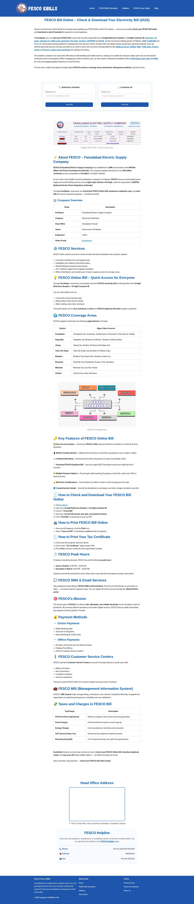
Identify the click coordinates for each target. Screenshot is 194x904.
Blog (156, 8)
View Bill (69, 105)
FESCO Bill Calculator (108, 8)
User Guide (83, 894)
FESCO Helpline (108, 841)
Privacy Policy (129, 883)
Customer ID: (105, 92)
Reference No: (50, 92)
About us (127, 890)
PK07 (36, 44)
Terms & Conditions (131, 887)
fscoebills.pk (87, 241)
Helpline (125, 8)
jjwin (148, 59)
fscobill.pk (63, 505)
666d (139, 47)
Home (92, 8)
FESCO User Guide (142, 8)
